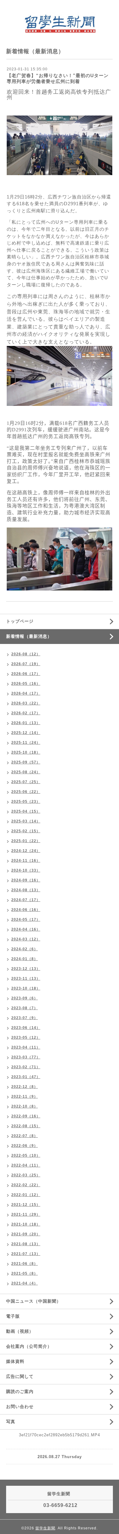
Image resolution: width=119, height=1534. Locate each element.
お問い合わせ (20, 1406)
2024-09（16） (25, 880)
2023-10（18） (25, 988)
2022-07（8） (24, 1136)
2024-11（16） (25, 860)
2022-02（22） (25, 1185)
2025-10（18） (25, 752)
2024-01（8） (24, 959)
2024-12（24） (25, 851)
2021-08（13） (25, 1244)
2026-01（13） (25, 723)
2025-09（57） (25, 762)
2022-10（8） (24, 1106)
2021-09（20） (25, 1234)
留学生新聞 (45, 1528)
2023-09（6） (24, 998)
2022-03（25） (25, 1175)
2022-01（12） (25, 1195)
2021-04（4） (24, 1283)
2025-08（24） (25, 772)
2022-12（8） (24, 1087)
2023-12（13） (25, 969)
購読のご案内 (20, 1391)
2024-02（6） (24, 949)
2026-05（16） (25, 683)
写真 (10, 1421)
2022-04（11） (25, 1165)
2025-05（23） (25, 801)
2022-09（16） (25, 1116)
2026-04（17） (25, 693)
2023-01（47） (25, 1077)
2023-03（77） (25, 1057)
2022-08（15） (25, 1126)
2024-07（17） (25, 900)
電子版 (13, 1316)
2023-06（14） (25, 1028)
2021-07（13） (25, 1254)
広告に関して (20, 1376)
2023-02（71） (25, 1067)
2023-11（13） (25, 978)
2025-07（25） (25, 782)
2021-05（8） (24, 1273)
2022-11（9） (24, 1096)
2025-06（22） (25, 792)
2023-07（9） (24, 1018)
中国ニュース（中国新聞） (33, 1301)
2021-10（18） (25, 1224)
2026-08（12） (25, 654)
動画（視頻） (20, 1331)
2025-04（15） (25, 811)
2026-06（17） (25, 674)
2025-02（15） (25, 831)
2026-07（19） (25, 664)
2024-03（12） (25, 939)
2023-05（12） (25, 1037)
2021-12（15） (25, 1204)
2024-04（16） (25, 929)
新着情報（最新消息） (29, 636)
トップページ (20, 621)
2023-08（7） (24, 1008)
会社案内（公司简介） (29, 1346)
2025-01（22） (25, 841)
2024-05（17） (25, 919)
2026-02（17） (25, 713)
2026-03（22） (25, 703)
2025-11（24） (25, 742)
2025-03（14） (25, 821)
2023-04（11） (25, 1047)
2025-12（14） (25, 733)
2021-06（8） (24, 1263)
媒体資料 (15, 1361)
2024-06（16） (25, 910)
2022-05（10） (25, 1155)
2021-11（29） (25, 1214)
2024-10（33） (25, 870)
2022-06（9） (24, 1146)
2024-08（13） (25, 890)
